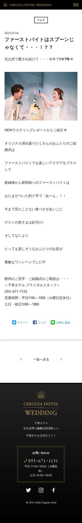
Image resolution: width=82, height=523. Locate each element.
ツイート (22, 322)
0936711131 (43, 460)
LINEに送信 (63, 322)
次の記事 (61, 359)
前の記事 (21, 359)
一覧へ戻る (41, 359)
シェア (42, 322)
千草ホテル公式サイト (39, 435)
